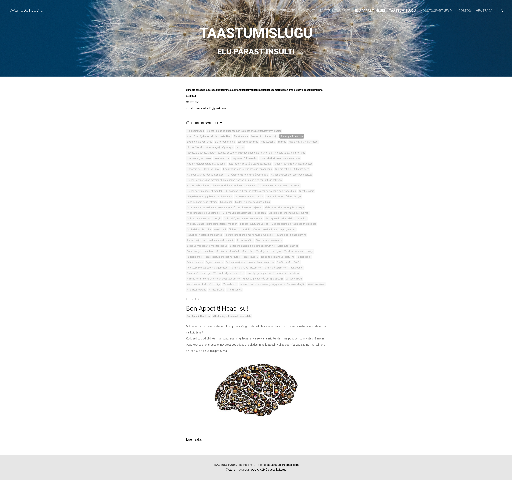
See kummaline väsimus (269, 240)
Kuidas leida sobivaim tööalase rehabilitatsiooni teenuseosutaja (221, 185)
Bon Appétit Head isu (291, 136)
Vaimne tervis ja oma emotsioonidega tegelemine (213, 278)
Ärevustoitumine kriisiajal (264, 136)
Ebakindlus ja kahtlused (199, 141)
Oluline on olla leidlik (240, 229)
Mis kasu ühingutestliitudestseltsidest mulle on (212, 224)
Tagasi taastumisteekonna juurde (222, 256)
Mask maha (226, 202)
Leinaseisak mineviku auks (249, 196)
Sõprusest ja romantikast (200, 251)
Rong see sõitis (245, 240)
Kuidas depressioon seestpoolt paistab (291, 174)
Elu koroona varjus (225, 141)
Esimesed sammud (248, 141)
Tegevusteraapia (214, 262)
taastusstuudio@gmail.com (210, 108)
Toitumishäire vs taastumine (245, 267)
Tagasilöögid (304, 256)
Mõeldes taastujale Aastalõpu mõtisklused (293, 224)
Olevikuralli (220, 229)
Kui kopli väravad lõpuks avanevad (205, 174)
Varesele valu (230, 284)
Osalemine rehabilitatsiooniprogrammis (274, 229)
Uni (242, 273)
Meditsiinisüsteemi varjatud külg (252, 202)
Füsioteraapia (268, 141)
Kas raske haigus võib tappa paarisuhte (250, 163)
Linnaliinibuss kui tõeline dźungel (283, 196)
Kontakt (308, 11)
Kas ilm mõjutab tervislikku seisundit (206, 163)
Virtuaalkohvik (234, 289)
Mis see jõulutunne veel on (254, 224)
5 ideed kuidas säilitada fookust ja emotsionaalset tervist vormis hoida (244, 131)
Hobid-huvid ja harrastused (303, 141)
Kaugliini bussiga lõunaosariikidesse (293, 163)
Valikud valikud (294, 278)
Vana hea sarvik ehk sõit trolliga (203, 284)
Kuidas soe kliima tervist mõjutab (205, 191)
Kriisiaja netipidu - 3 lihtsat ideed (292, 169)
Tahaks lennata (195, 262)
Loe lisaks (194, 439)
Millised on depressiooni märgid (204, 218)
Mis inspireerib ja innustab (279, 218)
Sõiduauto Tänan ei (287, 245)
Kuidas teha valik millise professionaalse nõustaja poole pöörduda (260, 191)
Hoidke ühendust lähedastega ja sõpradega (210, 147)
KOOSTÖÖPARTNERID (436, 11)
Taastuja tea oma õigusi (269, 251)
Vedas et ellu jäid (296, 284)
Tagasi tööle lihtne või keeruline (277, 256)
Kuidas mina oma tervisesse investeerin (278, 185)
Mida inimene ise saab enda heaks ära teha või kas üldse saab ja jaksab (224, 207)
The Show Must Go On (288, 262)
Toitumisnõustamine (274, 267)
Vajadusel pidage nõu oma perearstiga (262, 278)
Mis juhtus (301, 218)
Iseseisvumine (221, 158)
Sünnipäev (248, 251)
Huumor (240, 147)
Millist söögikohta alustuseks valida (243, 218)
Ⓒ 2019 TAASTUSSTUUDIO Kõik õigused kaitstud (256, 469)
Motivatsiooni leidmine (199, 229)
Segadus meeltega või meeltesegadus (207, 245)
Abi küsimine (241, 136)
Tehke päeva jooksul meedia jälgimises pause (250, 262)
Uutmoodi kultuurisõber (286, 273)
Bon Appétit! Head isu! (217, 308)
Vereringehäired (316, 284)
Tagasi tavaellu (250, 256)
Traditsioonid (295, 267)
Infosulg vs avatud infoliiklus (289, 152)
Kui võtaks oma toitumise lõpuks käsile (247, 174)
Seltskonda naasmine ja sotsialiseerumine (252, 245)
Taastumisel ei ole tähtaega (298, 251)
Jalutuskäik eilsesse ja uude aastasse (280, 158)
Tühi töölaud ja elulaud (225, 273)
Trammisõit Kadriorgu (199, 273)
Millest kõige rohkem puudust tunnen (289, 213)
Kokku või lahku (211, 169)
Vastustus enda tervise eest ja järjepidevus (262, 284)
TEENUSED (288, 11)
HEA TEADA (484, 11)
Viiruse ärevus (216, 289)
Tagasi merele (194, 256)
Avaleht (268, 11)
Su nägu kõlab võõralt (228, 251)
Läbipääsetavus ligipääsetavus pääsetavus (209, 196)
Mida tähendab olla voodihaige (203, 213)
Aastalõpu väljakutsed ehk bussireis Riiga (209, 136)
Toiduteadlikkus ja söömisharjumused (207, 267)
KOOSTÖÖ (463, 11)
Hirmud (282, 141)
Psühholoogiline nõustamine (290, 235)
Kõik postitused (195, 131)
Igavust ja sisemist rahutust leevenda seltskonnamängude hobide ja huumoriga (229, 152)
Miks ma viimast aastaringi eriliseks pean (244, 213)
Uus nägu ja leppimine (259, 273)
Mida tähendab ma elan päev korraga (284, 207)
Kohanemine (194, 169)
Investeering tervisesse (199, 158)
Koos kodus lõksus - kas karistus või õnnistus (247, 169)
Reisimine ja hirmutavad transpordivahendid (210, 240)
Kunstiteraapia (306, 191)
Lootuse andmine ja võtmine (202, 202)
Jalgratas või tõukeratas (244, 158)
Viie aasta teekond (196, 289)
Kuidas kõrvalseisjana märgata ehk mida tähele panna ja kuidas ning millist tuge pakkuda (234, 180)
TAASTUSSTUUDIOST (335, 11)
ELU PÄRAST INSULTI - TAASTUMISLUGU (385, 11)
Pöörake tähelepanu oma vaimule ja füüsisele (249, 235)
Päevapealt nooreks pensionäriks (204, 235)
